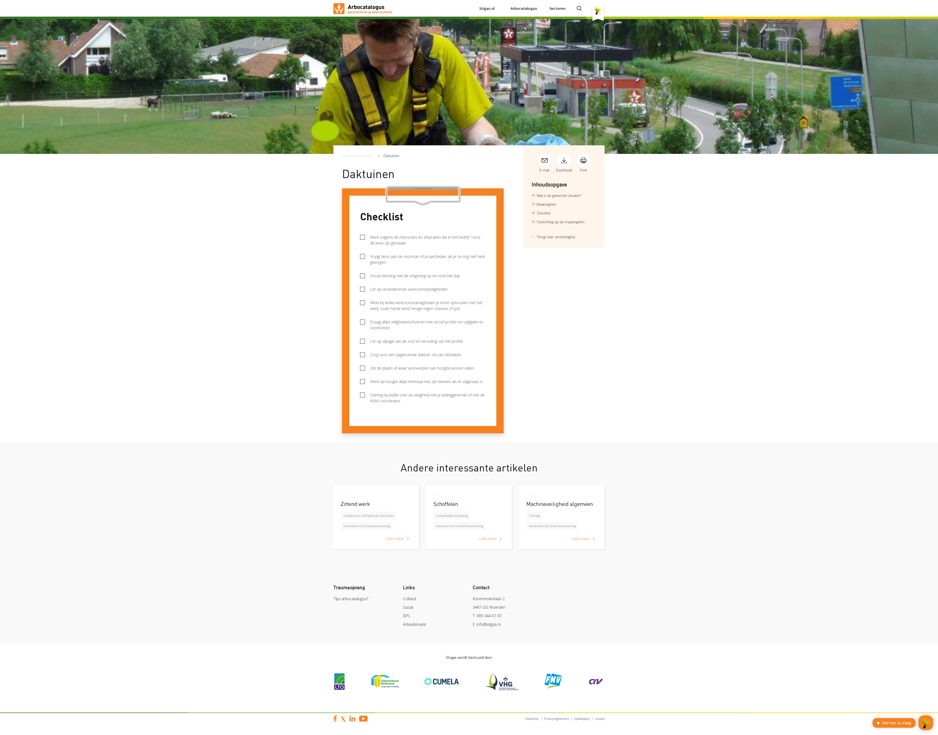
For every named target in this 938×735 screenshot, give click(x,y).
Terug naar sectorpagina (556, 236)
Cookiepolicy (582, 719)
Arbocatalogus (524, 8)
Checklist (544, 213)
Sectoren (557, 8)
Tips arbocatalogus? (350, 598)
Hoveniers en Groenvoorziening (366, 155)
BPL (406, 615)
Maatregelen (546, 204)
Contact (600, 719)
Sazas (408, 607)
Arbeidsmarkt (414, 624)
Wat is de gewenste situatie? (559, 195)
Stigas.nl (487, 8)
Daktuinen (391, 155)
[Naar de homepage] (362, 8)
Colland (409, 598)
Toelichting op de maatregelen (561, 222)
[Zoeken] (579, 8)
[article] (376, 521)
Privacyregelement (556, 719)
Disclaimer (532, 719)
